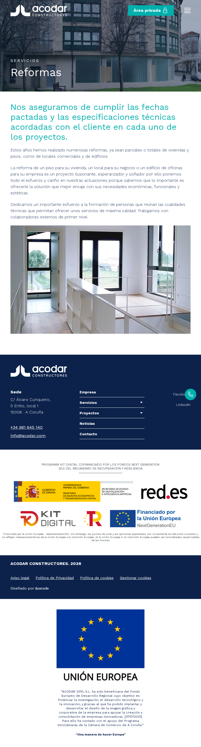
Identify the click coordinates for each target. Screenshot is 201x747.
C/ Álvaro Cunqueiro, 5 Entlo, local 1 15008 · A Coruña (30, 406)
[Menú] (187, 10)
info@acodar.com (28, 435)
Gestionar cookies (135, 578)
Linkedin (183, 405)
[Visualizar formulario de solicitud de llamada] (190, 394)
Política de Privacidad (55, 578)
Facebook (182, 394)
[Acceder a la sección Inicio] (38, 10)
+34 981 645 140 (26, 427)
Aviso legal (19, 578)
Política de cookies (97, 578)
